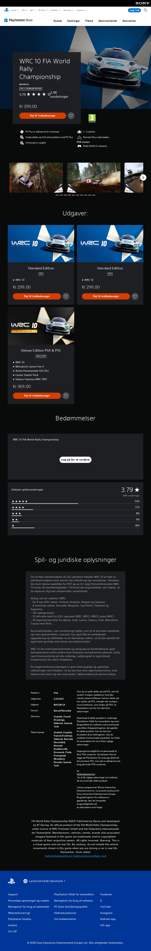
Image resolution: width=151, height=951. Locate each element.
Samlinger (73, 20)
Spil (31, 10)
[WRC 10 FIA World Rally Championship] (36, 178)
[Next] (143, 177)
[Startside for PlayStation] (6, 10)
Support (80, 10)
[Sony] (142, 5)
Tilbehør (54, 10)
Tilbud (89, 20)
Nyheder (67, 10)
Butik (14, 10)
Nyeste (57, 20)
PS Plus (41, 10)
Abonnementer (107, 20)
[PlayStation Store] (19, 20)
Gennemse (129, 20)
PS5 (23, 10)
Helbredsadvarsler (86, 774)
